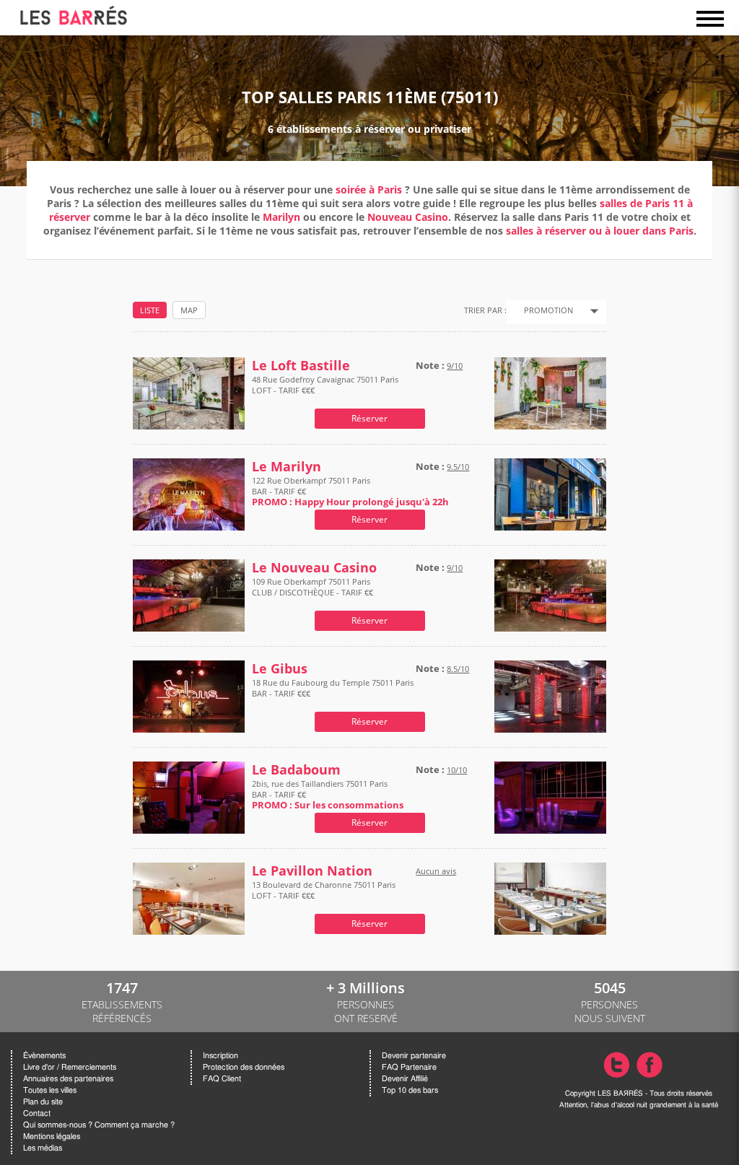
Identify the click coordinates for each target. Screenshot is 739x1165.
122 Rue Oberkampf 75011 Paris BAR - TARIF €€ (350, 491)
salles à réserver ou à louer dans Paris (600, 230)
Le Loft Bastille (301, 365)
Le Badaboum (296, 770)
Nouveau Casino (407, 217)
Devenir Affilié (405, 1079)
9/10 (455, 365)
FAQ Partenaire (409, 1067)
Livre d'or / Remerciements (69, 1067)
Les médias (42, 1148)
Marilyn (281, 217)
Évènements (44, 1056)
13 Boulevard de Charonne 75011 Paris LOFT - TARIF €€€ (323, 890)
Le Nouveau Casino (314, 567)
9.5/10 (458, 466)
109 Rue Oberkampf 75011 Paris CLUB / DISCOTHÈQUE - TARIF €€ (312, 587)
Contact (37, 1113)
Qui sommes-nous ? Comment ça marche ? (99, 1125)
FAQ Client (222, 1079)
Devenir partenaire (414, 1056)
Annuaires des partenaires (68, 1079)
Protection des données (243, 1067)
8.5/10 (458, 668)
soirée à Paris (369, 189)
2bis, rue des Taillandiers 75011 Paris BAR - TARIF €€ (327, 794)
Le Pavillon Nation (312, 871)
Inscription (220, 1056)
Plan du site (43, 1102)
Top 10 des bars (410, 1090)
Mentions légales (51, 1136)
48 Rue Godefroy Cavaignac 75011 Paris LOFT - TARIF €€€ (325, 385)
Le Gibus (279, 668)
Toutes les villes (49, 1090)
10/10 (457, 769)
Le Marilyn (286, 466)
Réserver (369, 418)
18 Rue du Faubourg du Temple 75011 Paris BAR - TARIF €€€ (333, 688)
